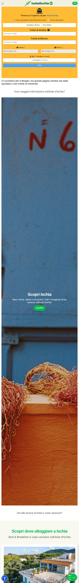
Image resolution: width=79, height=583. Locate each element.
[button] (5, 578)
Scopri (39, 308)
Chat (74, 3)
